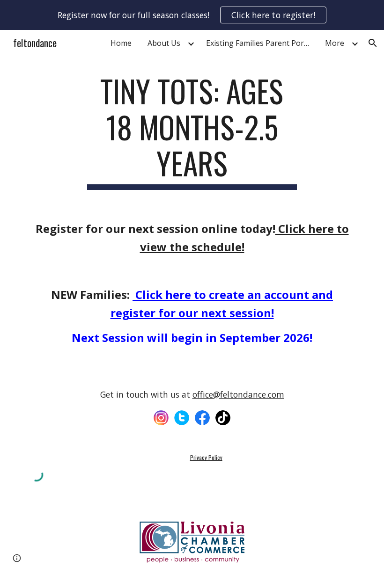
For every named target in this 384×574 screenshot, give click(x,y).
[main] (192, 131)
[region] (192, 15)
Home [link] (121, 43)
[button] (373, 43)
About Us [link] (164, 43)
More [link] (334, 43)
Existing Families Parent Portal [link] (259, 43)
